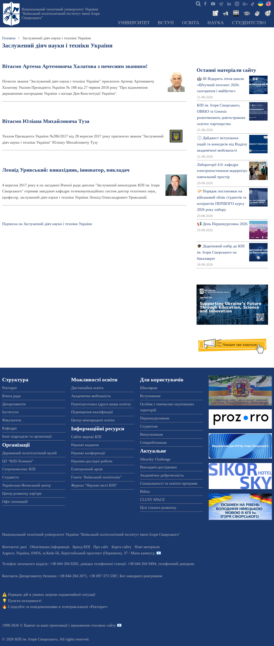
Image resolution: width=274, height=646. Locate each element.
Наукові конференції (88, 453)
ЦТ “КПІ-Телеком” (17, 461)
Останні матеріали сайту (226, 70)
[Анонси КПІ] (225, 13)
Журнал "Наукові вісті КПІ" (94, 485)
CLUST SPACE (152, 499)
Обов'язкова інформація (49, 547)
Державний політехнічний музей (29, 453)
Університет (134, 22)
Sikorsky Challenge (155, 459)
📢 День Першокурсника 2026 (222, 224)
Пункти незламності (25, 601)
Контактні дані (14, 547)
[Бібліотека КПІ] (257, 13)
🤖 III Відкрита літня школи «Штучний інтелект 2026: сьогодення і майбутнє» (220, 85)
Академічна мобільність (91, 396)
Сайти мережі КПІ (86, 437)
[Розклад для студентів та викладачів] (236, 13)
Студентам (149, 426)
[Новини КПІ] (215, 13)
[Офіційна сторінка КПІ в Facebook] (205, 3)
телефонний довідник (176, 564)
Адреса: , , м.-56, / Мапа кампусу (78, 553)
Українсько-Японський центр (26, 485)
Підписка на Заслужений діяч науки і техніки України (47, 224)
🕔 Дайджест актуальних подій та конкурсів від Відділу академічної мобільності (222, 144)
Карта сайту (121, 547)
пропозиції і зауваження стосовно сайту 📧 (85, 625)
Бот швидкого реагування (141, 576)
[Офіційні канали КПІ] (220, 3)
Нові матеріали (147, 547)
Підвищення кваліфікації (92, 412)
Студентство (249, 22)
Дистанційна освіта (87, 388)
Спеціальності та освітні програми (168, 483)
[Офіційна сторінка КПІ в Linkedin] (228, 3)
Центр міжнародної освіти (93, 420)
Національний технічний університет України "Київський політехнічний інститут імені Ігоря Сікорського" (61, 13)
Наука (215, 22)
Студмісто (10, 477)
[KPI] (268, 3)
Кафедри (9, 428)
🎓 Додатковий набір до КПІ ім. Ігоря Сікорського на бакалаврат (221, 252)
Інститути (10, 412)
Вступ (166, 22)
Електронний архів (87, 469)
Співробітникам (153, 442)
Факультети (11, 420)
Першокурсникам (154, 418)
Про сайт (100, 547)
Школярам (148, 388)
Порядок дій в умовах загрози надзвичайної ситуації (51, 594)
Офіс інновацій (15, 501)
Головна (8, 38)
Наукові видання (85, 445)
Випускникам (151, 434)
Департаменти (14, 404)
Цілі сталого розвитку (158, 507)
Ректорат (9, 388)
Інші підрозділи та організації (27, 436)
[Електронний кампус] (246, 13)
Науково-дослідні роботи (91, 461)
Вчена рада (11, 396)
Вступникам (150, 396)
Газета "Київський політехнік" (96, 477)
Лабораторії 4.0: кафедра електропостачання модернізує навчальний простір (222, 170)
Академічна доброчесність (162, 475)
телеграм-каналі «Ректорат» (85, 607)
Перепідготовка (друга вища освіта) (101, 404)
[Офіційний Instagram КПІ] (236, 3)
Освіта (190, 22)
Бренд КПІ (81, 547)
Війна (145, 491)
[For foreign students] (267, 13)
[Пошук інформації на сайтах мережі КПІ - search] (197, 3)
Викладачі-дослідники (158, 467)
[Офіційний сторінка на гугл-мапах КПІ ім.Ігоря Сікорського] (244, 3)
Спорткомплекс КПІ (19, 469)
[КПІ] (260, 3)
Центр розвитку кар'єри (22, 493)
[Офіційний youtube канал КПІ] (213, 3)
